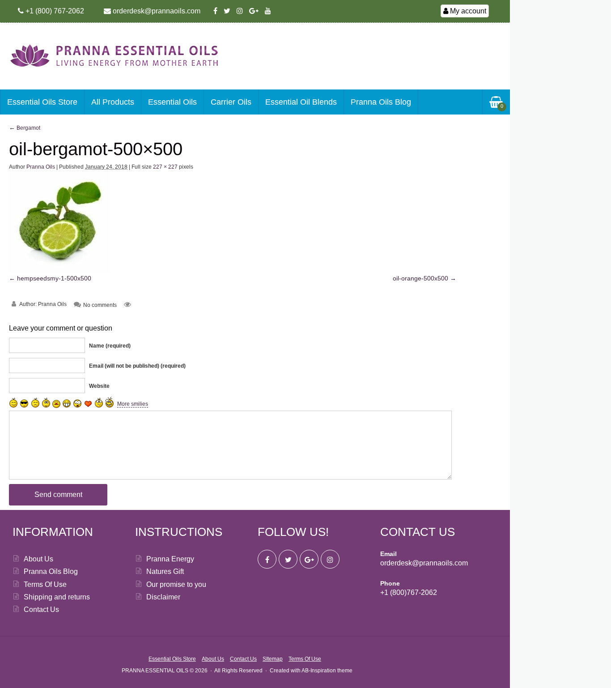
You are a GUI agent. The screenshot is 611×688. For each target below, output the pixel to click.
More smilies (132, 404)
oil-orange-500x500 (420, 278)
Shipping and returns (57, 597)
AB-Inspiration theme (326, 670)
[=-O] (77, 403)
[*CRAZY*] (109, 402)
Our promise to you (176, 584)
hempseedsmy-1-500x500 (54, 278)
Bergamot (24, 128)
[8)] (24, 403)
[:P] (56, 404)
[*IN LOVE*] (88, 403)
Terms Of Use (45, 584)
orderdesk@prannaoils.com (424, 563)
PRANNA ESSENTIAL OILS (155, 670)
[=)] (13, 402)
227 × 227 (165, 167)
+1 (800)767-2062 (408, 592)
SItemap (273, 659)
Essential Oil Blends (301, 102)
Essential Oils (172, 102)
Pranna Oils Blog (381, 102)
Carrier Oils (231, 102)
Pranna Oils (40, 167)
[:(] (35, 402)
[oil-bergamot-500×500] (59, 270)
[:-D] (66, 403)
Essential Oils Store (42, 102)
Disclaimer (163, 597)
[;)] (46, 402)
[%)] (98, 402)
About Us (38, 559)
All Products (112, 102)
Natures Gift (165, 571)
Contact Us (41, 609)
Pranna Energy (170, 559)
